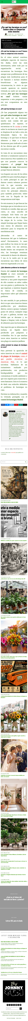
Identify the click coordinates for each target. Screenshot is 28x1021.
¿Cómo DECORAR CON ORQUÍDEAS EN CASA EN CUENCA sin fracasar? (13, 957)
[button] (25, 461)
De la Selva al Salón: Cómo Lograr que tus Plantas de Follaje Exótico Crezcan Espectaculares (14, 657)
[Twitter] (12, 405)
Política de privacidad (11, 1018)
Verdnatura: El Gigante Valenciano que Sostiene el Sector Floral (13, 875)
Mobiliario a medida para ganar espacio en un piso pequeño (14, 540)
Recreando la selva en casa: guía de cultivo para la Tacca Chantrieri (13, 617)
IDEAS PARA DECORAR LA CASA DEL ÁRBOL (9, 502)
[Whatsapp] (20, 405)
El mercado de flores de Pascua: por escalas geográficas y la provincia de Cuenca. (13, 965)
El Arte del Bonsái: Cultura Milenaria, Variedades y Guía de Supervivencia (13, 855)
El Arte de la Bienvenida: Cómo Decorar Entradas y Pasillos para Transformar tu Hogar (13, 815)
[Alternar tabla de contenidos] (24, 40)
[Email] (25, 405)
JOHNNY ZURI (11, 34)
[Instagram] (10, 1005)
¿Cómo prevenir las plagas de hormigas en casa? (13, 47)
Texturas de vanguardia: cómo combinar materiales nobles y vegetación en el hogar (14, 881)
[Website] (10, 438)
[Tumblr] (18, 1005)
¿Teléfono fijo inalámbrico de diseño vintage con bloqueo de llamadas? (14, 696)
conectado (13, 452)
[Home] (20, 1005)
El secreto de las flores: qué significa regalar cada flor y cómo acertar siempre (13, 736)
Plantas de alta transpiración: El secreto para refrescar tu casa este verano (14, 861)
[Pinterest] (16, 405)
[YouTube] (16, 1005)
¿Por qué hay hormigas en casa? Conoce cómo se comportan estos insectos (12, 43)
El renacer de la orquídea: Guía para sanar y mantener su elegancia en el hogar (13, 868)
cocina (17, 127)
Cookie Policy (18, 1018)
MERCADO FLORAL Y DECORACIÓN (11, 35)
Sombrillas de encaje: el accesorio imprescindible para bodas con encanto (13, 776)
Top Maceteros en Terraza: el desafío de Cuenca (11, 972)
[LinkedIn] (14, 1005)
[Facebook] (3, 405)
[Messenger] (7, 405)
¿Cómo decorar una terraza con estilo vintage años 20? (13, 578)
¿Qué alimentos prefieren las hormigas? (11, 46)
